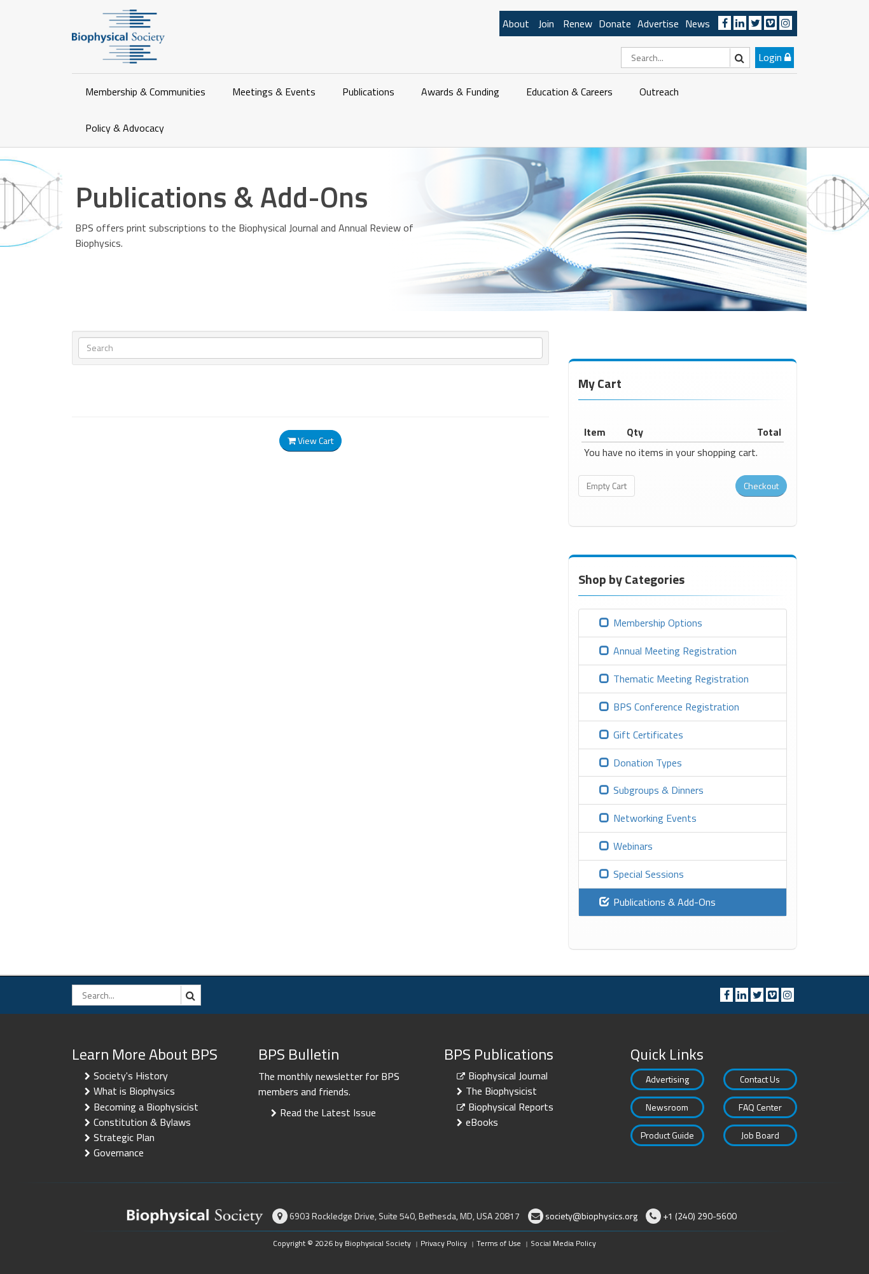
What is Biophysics (134, 1090)
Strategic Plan (124, 1137)
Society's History (131, 1075)
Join (546, 23)
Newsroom (667, 1107)
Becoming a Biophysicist (146, 1106)
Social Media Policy (563, 1243)
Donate (615, 23)
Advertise (658, 23)
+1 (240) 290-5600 (700, 1215)
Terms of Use (498, 1243)
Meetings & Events (274, 91)
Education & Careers (569, 91)
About (516, 23)
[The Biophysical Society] (118, 35)
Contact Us (760, 1079)
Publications (368, 91)
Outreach (659, 91)
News (697, 23)
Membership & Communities (145, 91)
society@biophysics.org (591, 1215)
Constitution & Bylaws (142, 1122)
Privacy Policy (444, 1243)
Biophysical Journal (508, 1075)
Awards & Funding (460, 91)
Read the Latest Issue (328, 1112)
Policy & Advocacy (124, 127)
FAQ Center (760, 1107)
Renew (577, 23)
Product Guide (667, 1135)
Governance (119, 1152)
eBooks (482, 1122)
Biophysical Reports (510, 1106)
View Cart (314, 440)
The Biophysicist (501, 1090)
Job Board (760, 1135)
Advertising (667, 1079)
